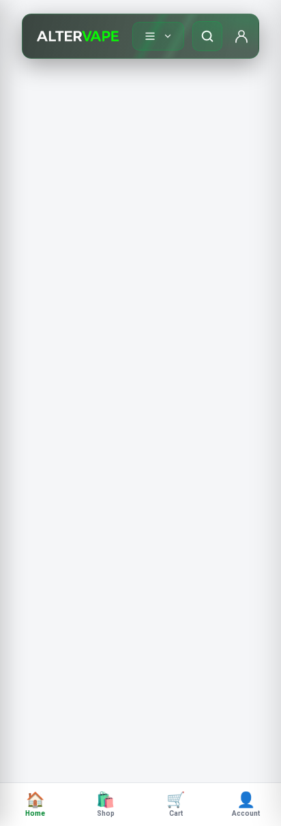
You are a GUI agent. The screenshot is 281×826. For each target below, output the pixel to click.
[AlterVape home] (77, 36)
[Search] (207, 36)
